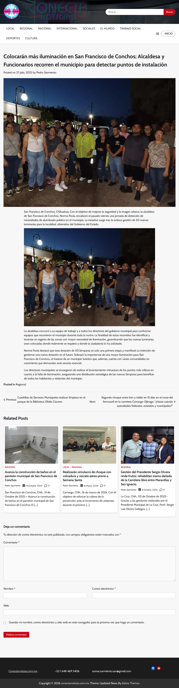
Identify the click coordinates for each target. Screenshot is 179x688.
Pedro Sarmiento (46, 72)
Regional (26, 28)
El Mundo (107, 28)
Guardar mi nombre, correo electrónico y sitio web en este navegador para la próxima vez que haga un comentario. (76, 622)
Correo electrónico (104, 588)
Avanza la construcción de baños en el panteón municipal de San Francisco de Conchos (31, 476)
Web (6, 605)
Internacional (67, 28)
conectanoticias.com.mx (75, 683)
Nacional (44, 28)
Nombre (9, 588)
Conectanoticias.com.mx (23, 671)
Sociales (89, 28)
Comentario (11, 542)
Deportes (13, 38)
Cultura (31, 38)
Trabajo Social (130, 28)
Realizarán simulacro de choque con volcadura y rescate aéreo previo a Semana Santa (87, 476)
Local (10, 28)
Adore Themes (130, 683)
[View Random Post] (157, 33)
